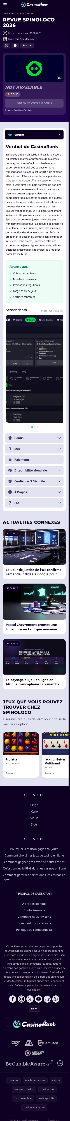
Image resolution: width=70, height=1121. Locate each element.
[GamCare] (48, 1043)
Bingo (34, 805)
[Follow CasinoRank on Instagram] (21, 999)
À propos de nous (34, 904)
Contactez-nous (34, 910)
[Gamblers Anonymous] (29, 1043)
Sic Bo (34, 818)
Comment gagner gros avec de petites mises (34, 862)
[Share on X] (6, 45)
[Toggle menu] (5, 4)
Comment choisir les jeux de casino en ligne (34, 855)
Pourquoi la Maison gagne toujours (34, 849)
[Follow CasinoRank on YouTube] (38, 999)
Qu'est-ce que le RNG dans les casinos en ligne (34, 868)
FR (32, 1008)
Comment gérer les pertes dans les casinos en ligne (34, 877)
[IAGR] (15, 1043)
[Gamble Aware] (29, 1063)
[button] (34, 134)
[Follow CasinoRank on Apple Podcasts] (55, 999)
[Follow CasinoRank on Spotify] (47, 999)
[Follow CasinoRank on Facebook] (12, 999)
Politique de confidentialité (34, 930)
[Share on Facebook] (15, 45)
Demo (32, 736)
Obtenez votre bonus (34, 103)
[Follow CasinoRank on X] (30, 999)
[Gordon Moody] (34, 1053)
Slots (34, 824)
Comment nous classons (34, 923)
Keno (34, 811)
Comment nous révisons (34, 917)
